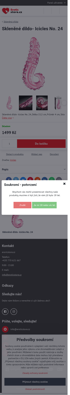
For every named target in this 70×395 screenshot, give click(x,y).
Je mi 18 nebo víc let (44, 205)
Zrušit (22, 205)
